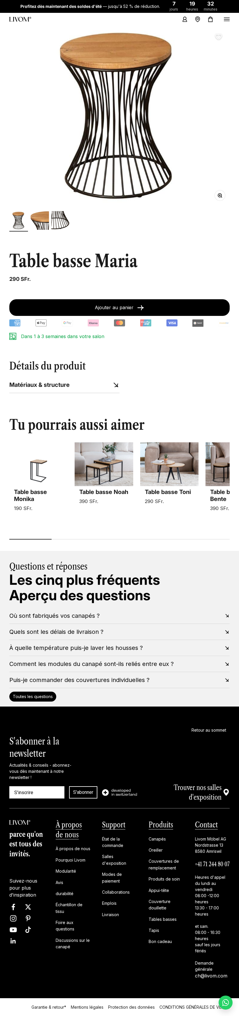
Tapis (154, 930)
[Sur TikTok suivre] (28, 930)
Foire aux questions (65, 925)
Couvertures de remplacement (164, 864)
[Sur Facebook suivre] (13, 907)
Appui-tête (159, 890)
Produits (161, 824)
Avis (59, 882)
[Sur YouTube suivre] (13, 930)
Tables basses (163, 918)
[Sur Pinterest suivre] (28, 918)
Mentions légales (87, 1006)
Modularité (66, 871)
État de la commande (112, 842)
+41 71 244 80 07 (212, 863)
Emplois (109, 903)
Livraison (110, 914)
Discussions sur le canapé (73, 943)
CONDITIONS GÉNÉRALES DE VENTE (194, 1006)
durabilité (64, 893)
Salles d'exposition (114, 859)
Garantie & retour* (48, 1006)
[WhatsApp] (226, 1003)
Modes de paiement (112, 877)
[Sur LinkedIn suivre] (13, 941)
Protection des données (131, 1006)
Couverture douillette (160, 904)
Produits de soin (164, 878)
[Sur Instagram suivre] (13, 918)
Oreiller (156, 850)
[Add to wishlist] (218, 36)
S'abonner (83, 792)
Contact (206, 824)
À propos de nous (73, 848)
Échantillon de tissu (69, 908)
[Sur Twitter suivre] (28, 907)
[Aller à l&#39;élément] (18, 221)
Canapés (157, 838)
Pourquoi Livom (70, 859)
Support (113, 824)
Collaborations (116, 891)
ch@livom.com (211, 975)
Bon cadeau (160, 941)
